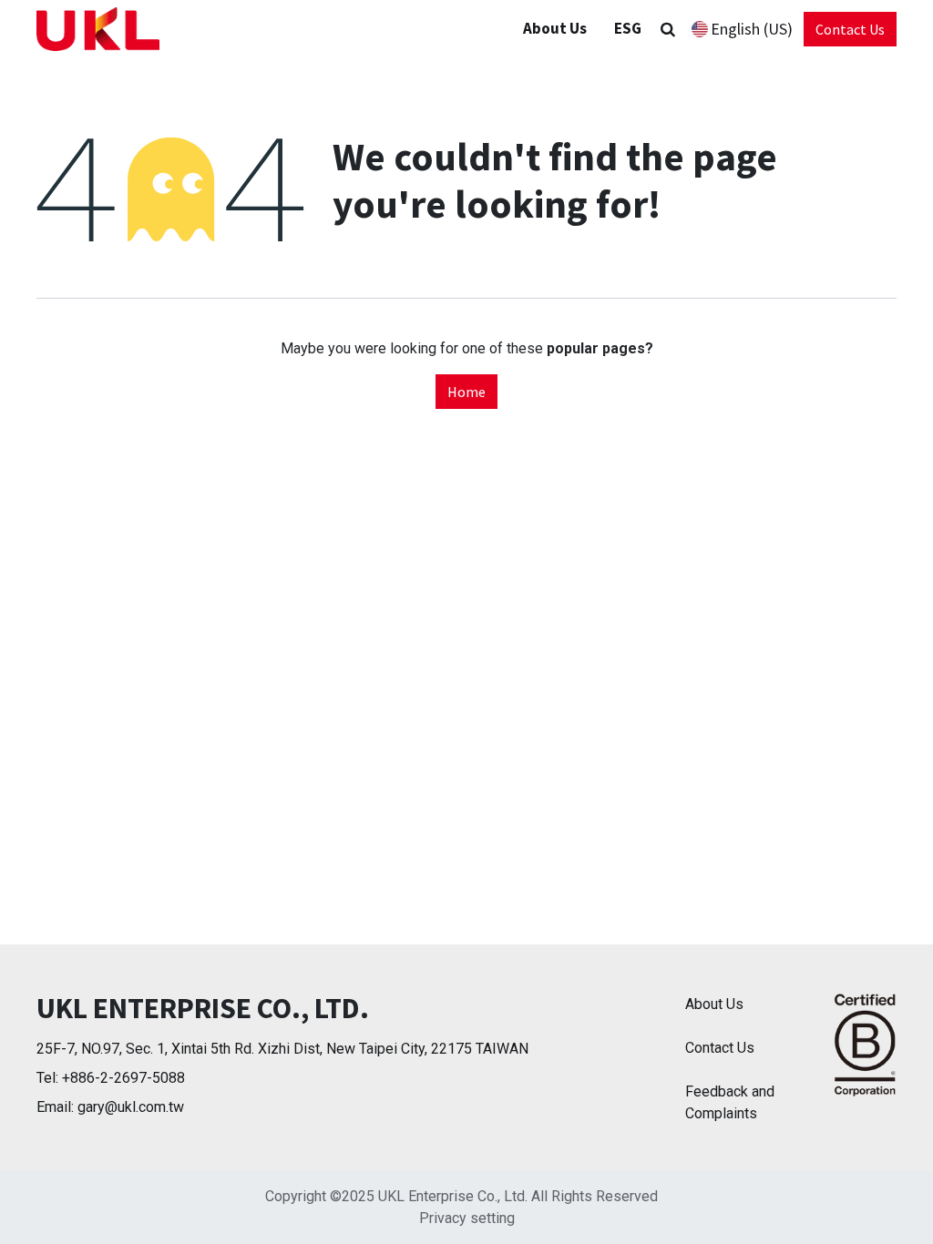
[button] (667, 29)
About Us (714, 1004)
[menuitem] (628, 29)
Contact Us (850, 29)
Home (466, 391)
